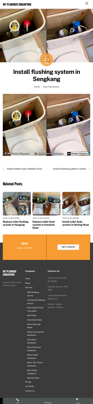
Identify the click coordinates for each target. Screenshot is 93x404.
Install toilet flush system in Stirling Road (75, 223)
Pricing (28, 382)
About (27, 283)
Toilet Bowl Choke (34, 320)
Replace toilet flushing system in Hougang (15, 223)
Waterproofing (33, 378)
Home (27, 278)
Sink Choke (31, 315)
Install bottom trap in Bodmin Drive (24, 169)
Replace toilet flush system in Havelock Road (43, 224)
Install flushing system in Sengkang (46, 75)
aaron (37, 87)
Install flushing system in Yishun (69, 169)
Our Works (29, 386)
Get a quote (68, 247)
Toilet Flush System (51, 87)
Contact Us (29, 391)
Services (28, 287)
